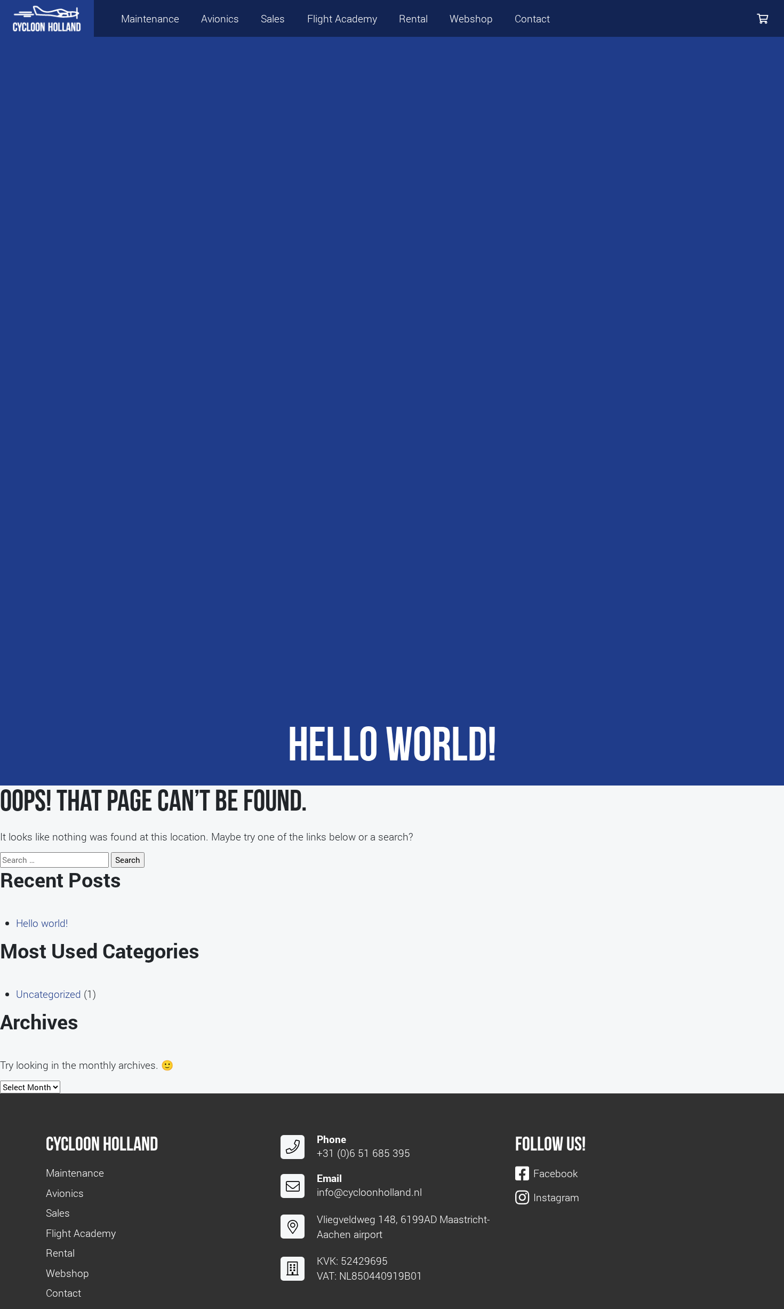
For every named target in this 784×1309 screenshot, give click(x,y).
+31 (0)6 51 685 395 (363, 1153)
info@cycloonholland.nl (369, 1192)
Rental (413, 18)
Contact (532, 18)
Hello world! (42, 923)
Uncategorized (48, 994)
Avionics (220, 18)
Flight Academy (342, 18)
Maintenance (150, 18)
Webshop (471, 18)
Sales (273, 18)
